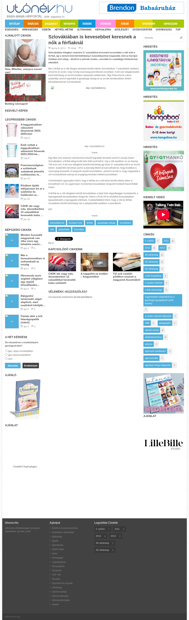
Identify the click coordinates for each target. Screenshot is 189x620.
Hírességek (57, 557)
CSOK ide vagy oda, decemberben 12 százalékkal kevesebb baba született (62, 278)
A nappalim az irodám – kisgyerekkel (94, 275)
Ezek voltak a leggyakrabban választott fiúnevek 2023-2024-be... (33, 149)
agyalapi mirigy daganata (157, 365)
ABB (147, 323)
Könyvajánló (58, 566)
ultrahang (84, 29)
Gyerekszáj (57, 544)
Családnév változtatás (63, 532)
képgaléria (103, 29)
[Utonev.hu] (40, 8)
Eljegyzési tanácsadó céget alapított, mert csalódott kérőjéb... (33, 300)
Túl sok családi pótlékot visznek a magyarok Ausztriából (126, 276)
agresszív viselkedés (155, 351)
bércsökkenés (57, 222)
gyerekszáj (164, 29)
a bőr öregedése (153, 276)
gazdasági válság (106, 222)
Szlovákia (79, 229)
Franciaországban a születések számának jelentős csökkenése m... (32, 170)
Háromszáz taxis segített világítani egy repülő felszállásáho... (32, 280)
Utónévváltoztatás (61, 600)
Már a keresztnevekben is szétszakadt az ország (33, 260)
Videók (55, 604)
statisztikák (64, 229)
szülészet (122, 29)
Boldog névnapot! (16, 103)
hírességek (30, 29)
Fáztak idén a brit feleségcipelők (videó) (31, 319)
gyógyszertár (142, 29)
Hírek (73, 48)
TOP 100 (56, 574)
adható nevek (152, 330)
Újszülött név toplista (62, 583)
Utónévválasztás (60, 595)
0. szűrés (149, 241)
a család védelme (154, 283)
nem (10, 358)
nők (52, 229)
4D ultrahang (151, 262)
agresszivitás (151, 358)
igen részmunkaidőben (19, 354)
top (178, 29)
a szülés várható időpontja (158, 316)
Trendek (87, 23)
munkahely (125, 222)
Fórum (125, 23)
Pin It (50, 242)
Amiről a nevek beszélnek (65, 527)
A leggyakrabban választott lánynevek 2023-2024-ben (31, 129)
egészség (11, 29)
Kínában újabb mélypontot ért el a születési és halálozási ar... (32, 190)
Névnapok (69, 23)
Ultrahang (57, 587)
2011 (166, 241)
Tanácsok (33, 23)
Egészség (57, 536)
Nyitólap (14, 23)
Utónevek (105, 23)
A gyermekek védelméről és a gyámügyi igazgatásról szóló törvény (159, 300)
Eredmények (30, 365)
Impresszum (171, 23)
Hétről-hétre (58, 549)
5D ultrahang (151, 269)
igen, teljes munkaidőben (20, 350)
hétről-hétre (64, 29)
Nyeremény (148, 23)
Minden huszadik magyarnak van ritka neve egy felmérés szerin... (31, 239)
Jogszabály (51, 23)
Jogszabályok (59, 561)
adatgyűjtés (165, 323)
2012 (147, 248)
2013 (162, 248)
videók (46, 29)
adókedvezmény (153, 337)
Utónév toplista (59, 591)
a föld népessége (153, 290)
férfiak (90, 222)
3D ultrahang (151, 255)
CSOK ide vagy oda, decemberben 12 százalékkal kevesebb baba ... (32, 210)
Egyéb (55, 540)
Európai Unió (75, 222)
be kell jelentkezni (83, 296)
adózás (148, 344)
